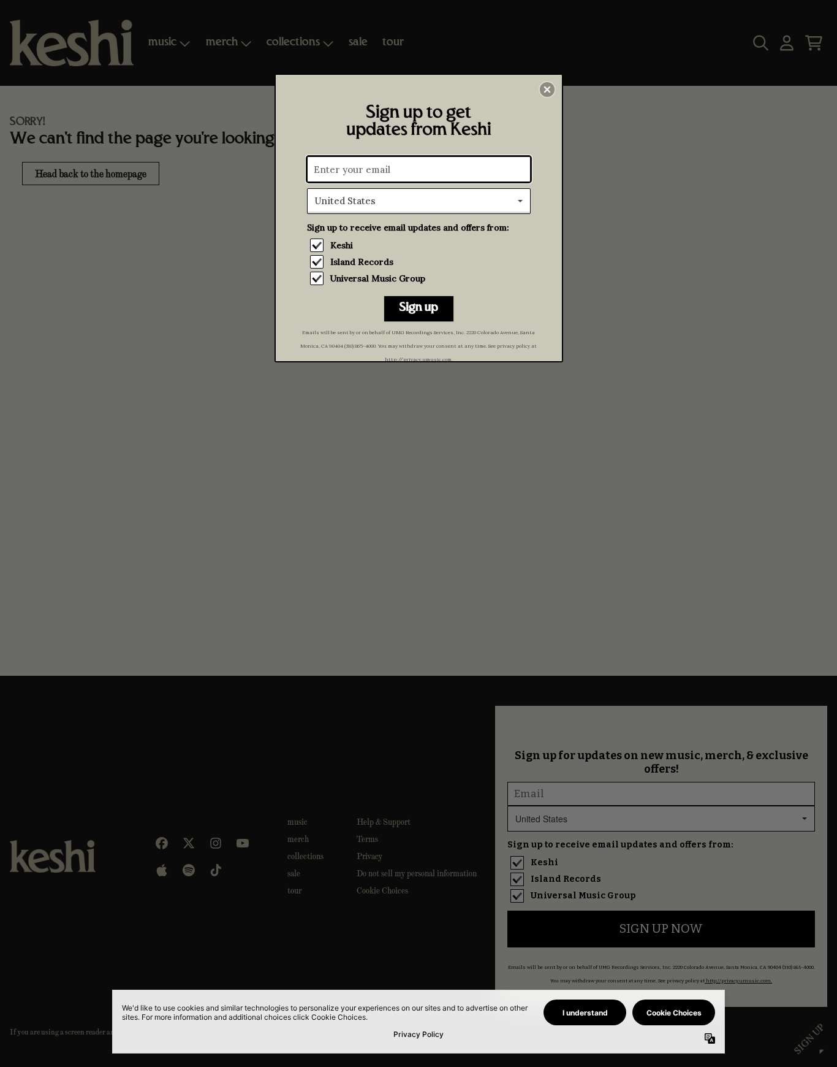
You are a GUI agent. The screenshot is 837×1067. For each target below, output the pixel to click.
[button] (547, 89)
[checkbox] (420, 245)
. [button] (419, 309)
